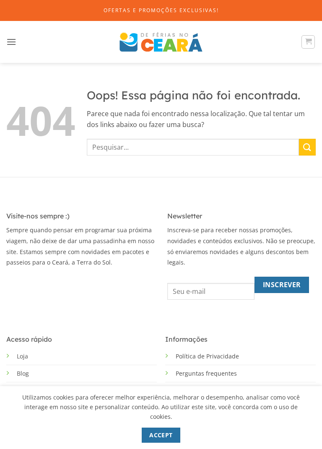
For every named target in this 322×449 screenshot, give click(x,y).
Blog (23, 373)
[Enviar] (307, 147)
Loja (22, 356)
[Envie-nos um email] (37, 282)
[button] (11, 41)
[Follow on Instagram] (25, 282)
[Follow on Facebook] (12, 282)
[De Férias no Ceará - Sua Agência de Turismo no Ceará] (161, 42)
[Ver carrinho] (308, 42)
